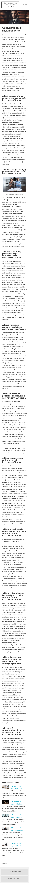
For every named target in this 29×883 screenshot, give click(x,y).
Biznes (5, 863)
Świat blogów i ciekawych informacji (10, 4)
